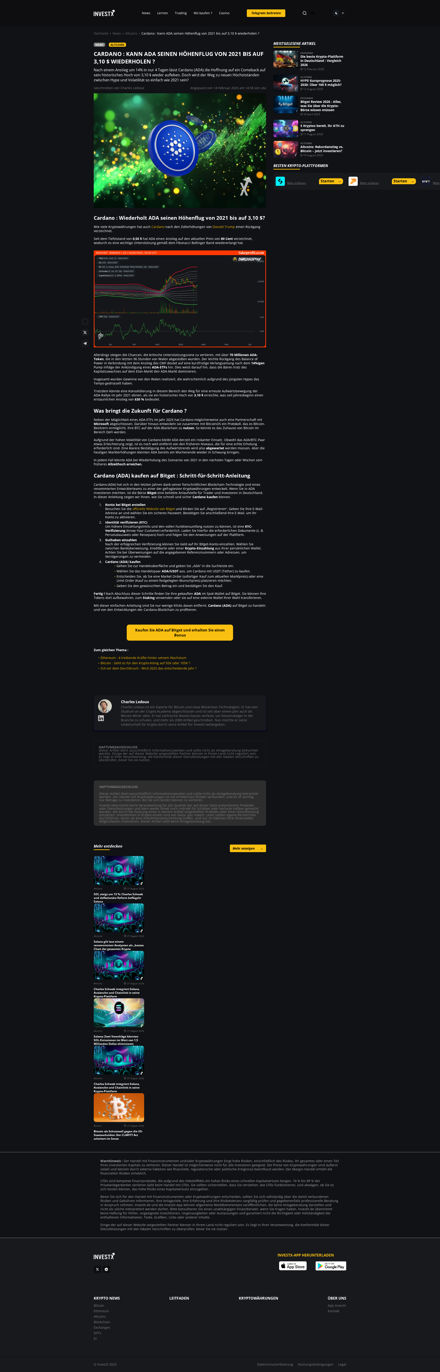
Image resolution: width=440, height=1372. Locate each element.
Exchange (306, 53)
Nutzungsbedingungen (315, 1364)
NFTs (97, 1333)
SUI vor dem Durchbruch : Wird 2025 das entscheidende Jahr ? (149, 668)
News (146, 13)
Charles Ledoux (132, 88)
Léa (263, 88)
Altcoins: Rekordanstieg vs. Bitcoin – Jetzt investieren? (321, 149)
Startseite (101, 33)
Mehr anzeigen (248, 848)
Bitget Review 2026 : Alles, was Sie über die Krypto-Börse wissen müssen (320, 105)
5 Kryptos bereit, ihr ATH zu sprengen (322, 127)
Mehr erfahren (296, 183)
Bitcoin (99, 1305)
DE (312, 13)
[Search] (304, 13)
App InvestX (337, 1305)
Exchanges (102, 1327)
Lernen (162, 13)
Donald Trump (224, 227)
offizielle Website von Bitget (153, 509)
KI (95, 1338)
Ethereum (101, 1311)
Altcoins (131, 33)
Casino (224, 13)
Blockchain (102, 1322)
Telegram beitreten (266, 13)
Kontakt (333, 1311)
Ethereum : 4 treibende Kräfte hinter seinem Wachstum (143, 658)
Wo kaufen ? (203, 13)
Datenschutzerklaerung (275, 1364)
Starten (331, 181)
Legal (342, 1364)
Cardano (158, 227)
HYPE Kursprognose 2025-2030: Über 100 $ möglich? (321, 82)
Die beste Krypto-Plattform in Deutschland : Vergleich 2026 (321, 60)
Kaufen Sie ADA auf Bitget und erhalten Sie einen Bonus (180, 633)
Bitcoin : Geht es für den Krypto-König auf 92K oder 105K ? (145, 663)
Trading (181, 13)
